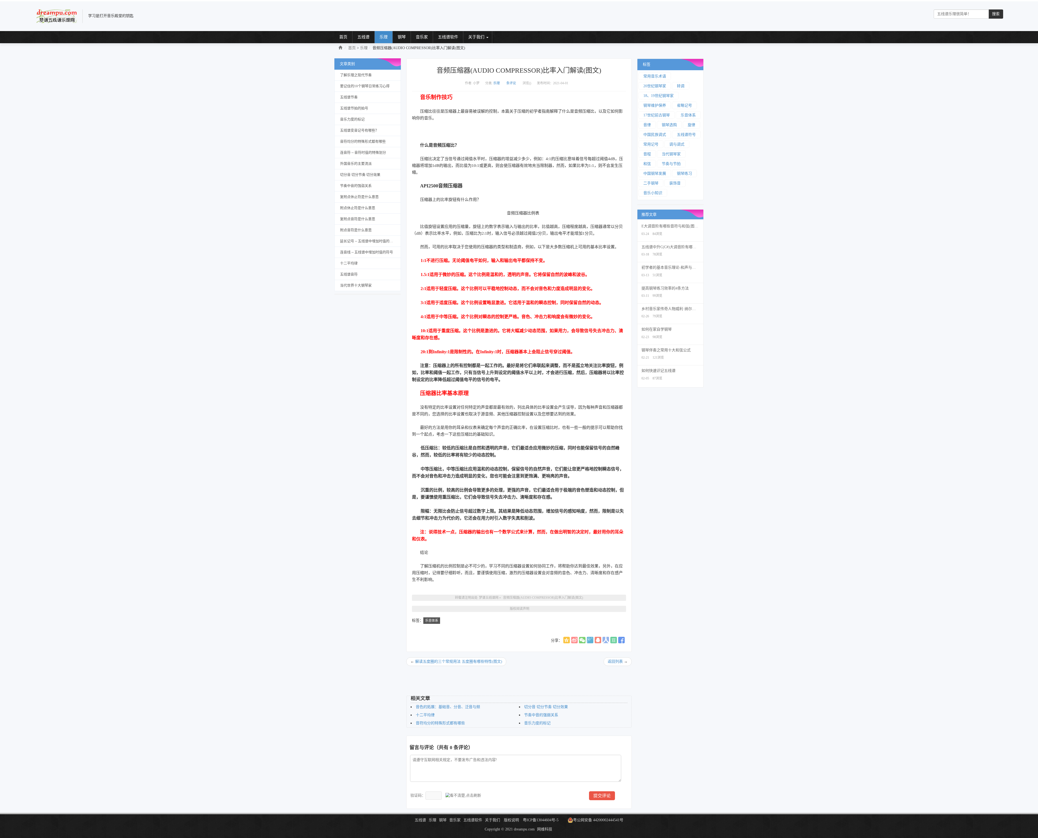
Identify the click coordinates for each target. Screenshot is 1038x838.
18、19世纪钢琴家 (658, 96)
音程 (647, 154)
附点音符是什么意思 (356, 230)
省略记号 (684, 105)
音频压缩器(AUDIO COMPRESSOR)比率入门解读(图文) (543, 598)
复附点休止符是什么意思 (359, 197)
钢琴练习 (684, 173)
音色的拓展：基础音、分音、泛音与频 (448, 707)
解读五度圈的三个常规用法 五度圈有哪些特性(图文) (458, 661)
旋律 (691, 125)
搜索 (996, 14)
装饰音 (675, 183)
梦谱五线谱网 (488, 598)
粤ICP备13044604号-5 (540, 820)
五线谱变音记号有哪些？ (359, 130)
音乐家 (422, 37)
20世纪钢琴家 (654, 86)
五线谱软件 (448, 37)
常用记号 (650, 144)
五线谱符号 (686, 135)
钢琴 (402, 37)
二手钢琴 (650, 183)
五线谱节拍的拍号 (354, 108)
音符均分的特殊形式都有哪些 (363, 141)
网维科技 (544, 829)
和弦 (647, 164)
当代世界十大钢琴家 (356, 285)
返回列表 (615, 661)
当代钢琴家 (671, 154)
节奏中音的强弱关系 (356, 186)
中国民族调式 (654, 135)
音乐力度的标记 (352, 119)
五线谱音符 (349, 274)
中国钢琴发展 (654, 173)
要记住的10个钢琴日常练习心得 (365, 86)
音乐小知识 (652, 193)
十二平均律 (349, 263)
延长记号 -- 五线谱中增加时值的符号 (368, 241)
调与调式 (676, 144)
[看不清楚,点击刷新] (463, 795)
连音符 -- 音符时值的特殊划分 (363, 152)
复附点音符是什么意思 (357, 219)
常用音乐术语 (654, 76)
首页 (343, 37)
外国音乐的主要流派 (356, 163)
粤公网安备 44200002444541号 (598, 820)
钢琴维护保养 (654, 105)
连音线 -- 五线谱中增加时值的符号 (366, 252)
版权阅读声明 (519, 609)
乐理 (384, 37)
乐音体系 (431, 620)
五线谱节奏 (349, 97)
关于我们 (476, 37)
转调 (680, 86)
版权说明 (511, 820)
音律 (647, 125)
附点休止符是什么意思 (357, 208)
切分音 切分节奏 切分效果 (360, 175)
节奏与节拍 (671, 164)
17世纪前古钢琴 (656, 115)
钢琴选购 (669, 125)
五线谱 (363, 37)
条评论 (511, 83)
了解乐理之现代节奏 (356, 75)
